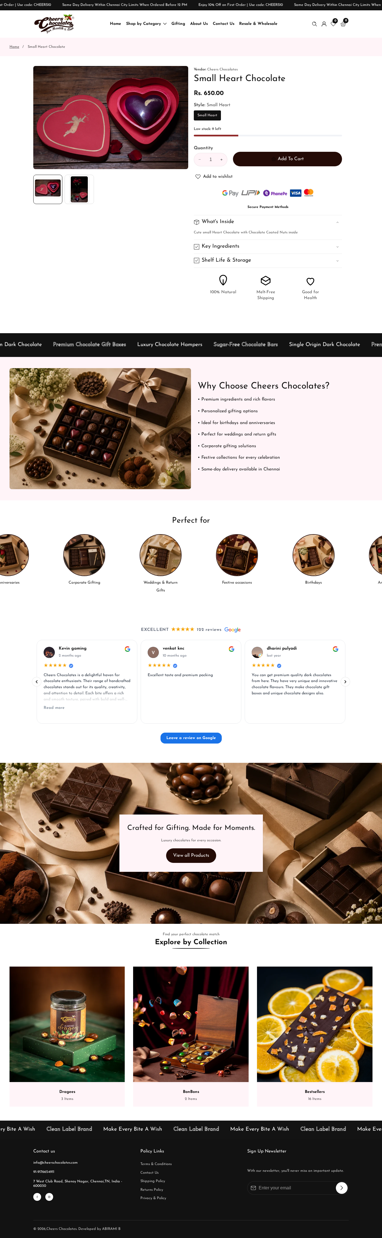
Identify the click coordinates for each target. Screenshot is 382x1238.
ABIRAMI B (111, 1229)
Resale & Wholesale (258, 24)
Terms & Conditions (156, 1164)
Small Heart (207, 116)
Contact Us (223, 24)
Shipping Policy (152, 1181)
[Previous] (36, 682)
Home (115, 24)
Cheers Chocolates (61, 1229)
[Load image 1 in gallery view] (47, 189)
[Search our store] (315, 24)
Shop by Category (143, 24)
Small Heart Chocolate (46, 47)
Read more (54, 708)
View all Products (191, 855)
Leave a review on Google (191, 738)
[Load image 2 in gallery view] (79, 189)
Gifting (178, 24)
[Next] (345, 682)
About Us (199, 24)
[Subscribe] (342, 1188)
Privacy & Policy (153, 1198)
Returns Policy (151, 1190)
